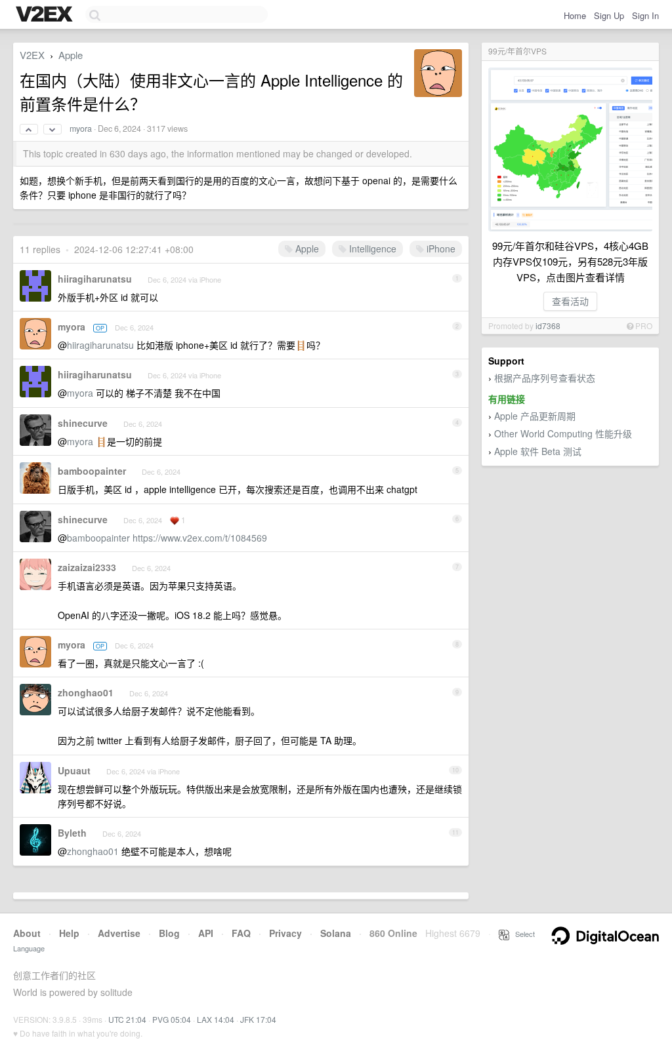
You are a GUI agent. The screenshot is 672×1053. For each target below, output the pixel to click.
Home (575, 15)
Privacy (285, 933)
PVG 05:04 (171, 1019)
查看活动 (570, 301)
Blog (169, 933)
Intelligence (371, 248)
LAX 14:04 (215, 1019)
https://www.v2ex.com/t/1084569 (200, 537)
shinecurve (83, 422)
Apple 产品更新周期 (535, 415)
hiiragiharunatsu (95, 278)
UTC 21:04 (127, 1019)
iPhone (439, 248)
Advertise (119, 933)
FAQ (241, 933)
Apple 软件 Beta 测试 (537, 451)
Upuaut (74, 770)
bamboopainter (92, 470)
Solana (335, 933)
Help (69, 933)
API (205, 933)
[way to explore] (46, 15)
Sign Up (609, 15)
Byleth (72, 832)
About (27, 933)
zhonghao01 (86, 692)
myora (81, 128)
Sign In (645, 15)
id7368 (548, 325)
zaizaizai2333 (87, 567)
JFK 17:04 (258, 1019)
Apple (70, 55)
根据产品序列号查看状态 (544, 377)
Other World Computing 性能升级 (563, 433)
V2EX (32, 55)
